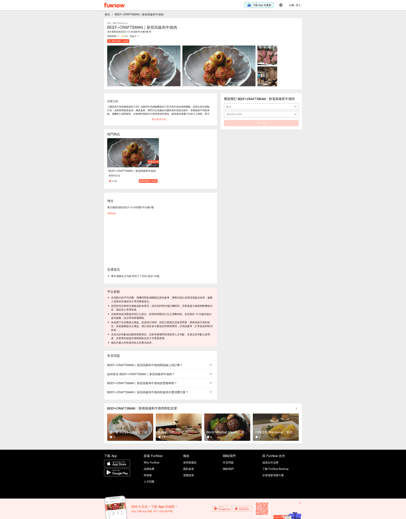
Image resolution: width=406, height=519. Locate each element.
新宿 (109, 23)
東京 (107, 14)
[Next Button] (296, 408)
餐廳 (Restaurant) (120, 23)
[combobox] (261, 106)
